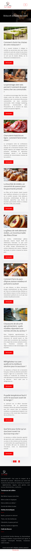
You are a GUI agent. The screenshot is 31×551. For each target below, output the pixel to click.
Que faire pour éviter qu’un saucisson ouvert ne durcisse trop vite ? (15, 431)
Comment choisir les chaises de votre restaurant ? (15, 43)
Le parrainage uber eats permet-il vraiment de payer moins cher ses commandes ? (15, 88)
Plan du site (15, 550)
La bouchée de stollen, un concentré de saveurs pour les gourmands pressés (15, 186)
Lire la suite (9, 62)
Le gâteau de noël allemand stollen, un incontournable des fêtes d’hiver (15, 232)
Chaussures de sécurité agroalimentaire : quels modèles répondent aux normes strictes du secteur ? (15, 327)
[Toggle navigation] (25, 5)
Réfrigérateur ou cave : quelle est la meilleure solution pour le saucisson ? (15, 364)
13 (19, 461)
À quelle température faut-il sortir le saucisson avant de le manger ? (15, 397)
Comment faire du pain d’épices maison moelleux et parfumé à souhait (15, 281)
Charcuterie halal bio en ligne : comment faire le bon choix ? (15, 137)
